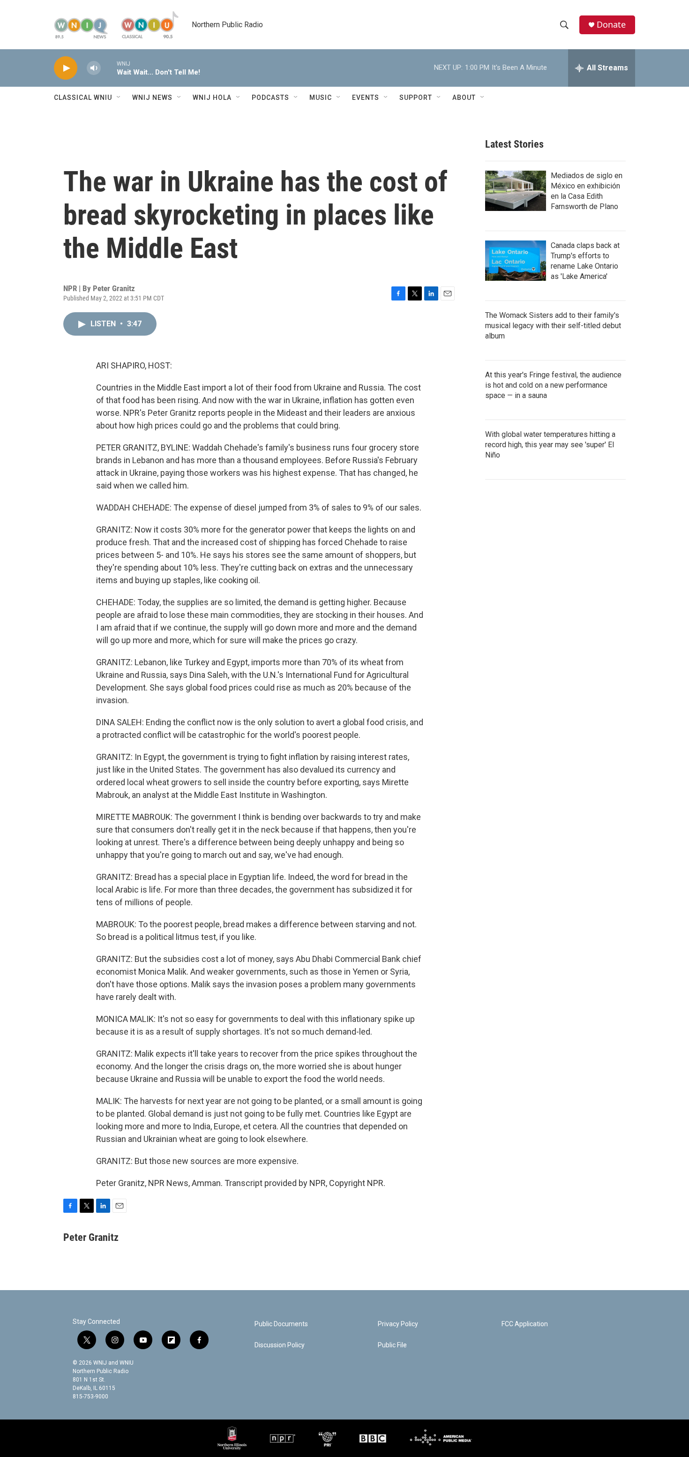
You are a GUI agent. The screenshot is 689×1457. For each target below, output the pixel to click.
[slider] (108, 68)
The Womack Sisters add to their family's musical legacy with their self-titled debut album (553, 325)
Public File (392, 1345)
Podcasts (270, 97)
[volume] (94, 68)
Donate (611, 25)
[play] (65, 68)
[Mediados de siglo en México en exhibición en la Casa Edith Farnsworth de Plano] (515, 191)
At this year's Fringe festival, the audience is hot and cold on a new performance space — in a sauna (553, 385)
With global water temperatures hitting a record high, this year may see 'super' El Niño (550, 444)
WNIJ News (152, 97)
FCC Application (525, 1324)
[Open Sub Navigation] (119, 97)
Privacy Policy (398, 1324)
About (464, 97)
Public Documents (281, 1324)
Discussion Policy (280, 1345)
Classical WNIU (83, 97)
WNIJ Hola (212, 97)
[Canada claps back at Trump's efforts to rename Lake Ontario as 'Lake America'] (515, 260)
